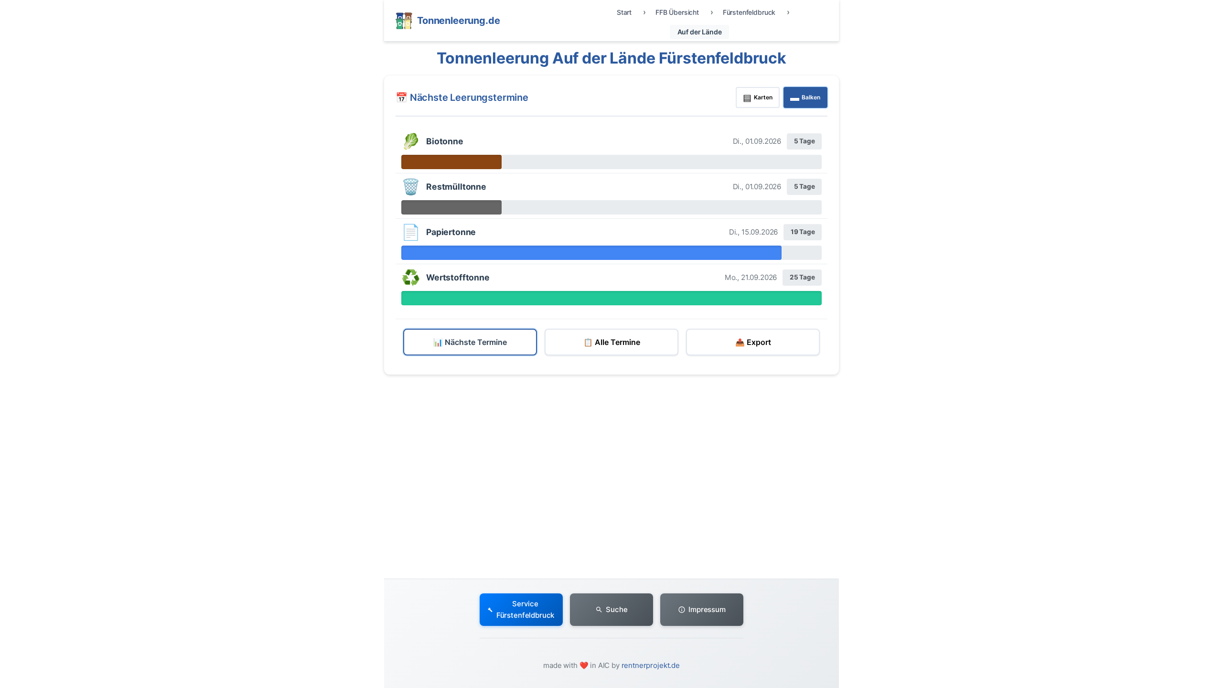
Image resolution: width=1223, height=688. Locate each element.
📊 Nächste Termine (470, 342)
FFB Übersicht (677, 12)
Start (624, 12)
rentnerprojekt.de (651, 665)
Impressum (707, 609)
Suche (616, 609)
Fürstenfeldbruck (749, 12)
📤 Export (753, 342)
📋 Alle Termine (611, 342)
